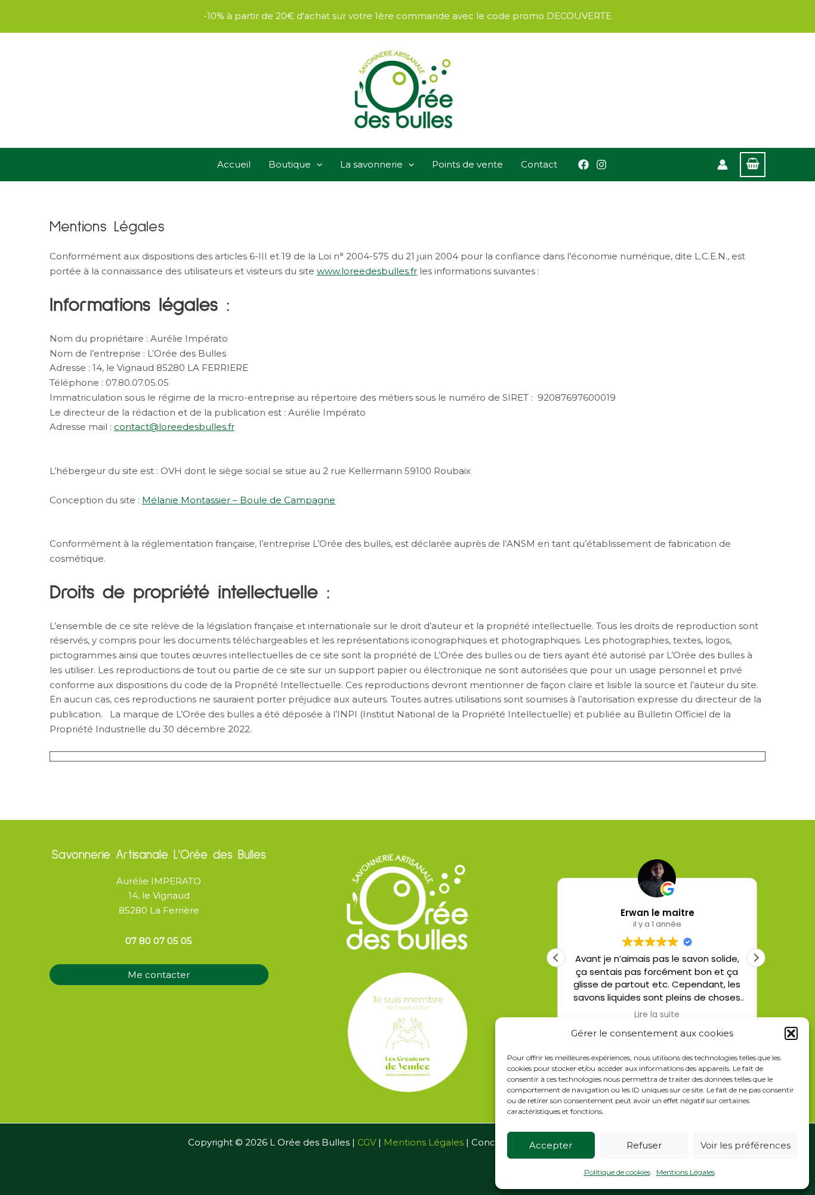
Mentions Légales (685, 1172)
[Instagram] (601, 164)
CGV (366, 1142)
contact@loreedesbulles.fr (174, 426)
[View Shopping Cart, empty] (752, 164)
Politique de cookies (617, 1172)
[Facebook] (583, 164)
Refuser (644, 1145)
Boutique (289, 164)
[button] (791, 1033)
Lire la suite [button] (656, 1015)
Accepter (550, 1145)
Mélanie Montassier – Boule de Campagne (238, 500)
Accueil (234, 164)
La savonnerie (371, 164)
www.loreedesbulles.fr (367, 271)
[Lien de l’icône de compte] (722, 164)
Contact (539, 164)
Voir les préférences (745, 1145)
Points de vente (467, 164)
